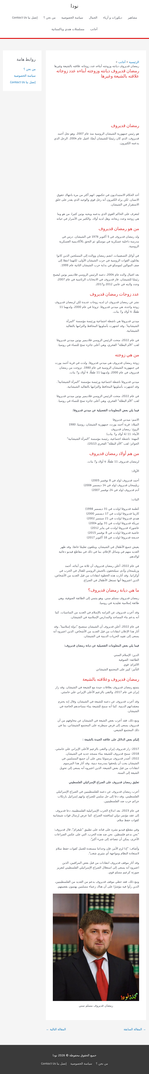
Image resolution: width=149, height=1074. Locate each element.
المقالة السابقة (135, 1029)
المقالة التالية (56, 1029)
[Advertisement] (96, 103)
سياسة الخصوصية (72, 17)
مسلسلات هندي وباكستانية (68, 29)
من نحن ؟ (50, 17)
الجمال (93, 17)
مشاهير (132, 17)
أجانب (93, 29)
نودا (74, 5)
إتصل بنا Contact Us (25, 17)
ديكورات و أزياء (112, 17)
